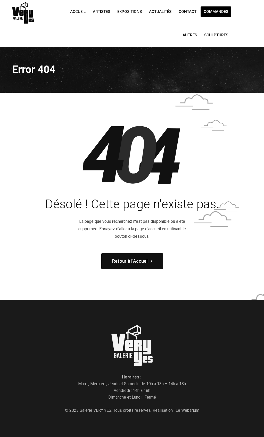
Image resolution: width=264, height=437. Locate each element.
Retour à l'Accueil (130, 261)
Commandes (216, 11)
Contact (187, 11)
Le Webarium (187, 410)
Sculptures (216, 35)
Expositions (129, 11)
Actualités (160, 11)
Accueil (78, 11)
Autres (190, 35)
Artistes (101, 11)
